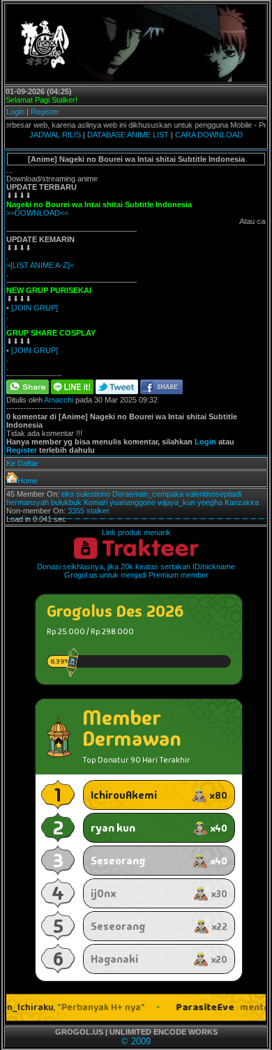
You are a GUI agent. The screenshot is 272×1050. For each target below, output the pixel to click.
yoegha (209, 502)
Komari (95, 502)
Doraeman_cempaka (147, 494)
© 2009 (136, 1041)
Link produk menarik (136, 532)
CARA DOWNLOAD (209, 134)
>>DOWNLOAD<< (37, 213)
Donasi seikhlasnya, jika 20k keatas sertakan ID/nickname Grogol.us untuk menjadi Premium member (136, 570)
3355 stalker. (89, 511)
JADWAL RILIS (55, 134)
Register (45, 111)
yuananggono (132, 502)
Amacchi (58, 400)
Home (27, 481)
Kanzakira (242, 502)
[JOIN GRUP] (34, 307)
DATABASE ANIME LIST (128, 134)
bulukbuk (66, 502)
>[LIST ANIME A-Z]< (40, 265)
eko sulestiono (85, 494)
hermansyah (27, 502)
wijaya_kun (176, 502)
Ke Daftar (22, 463)
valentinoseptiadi (213, 494)
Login (15, 111)
